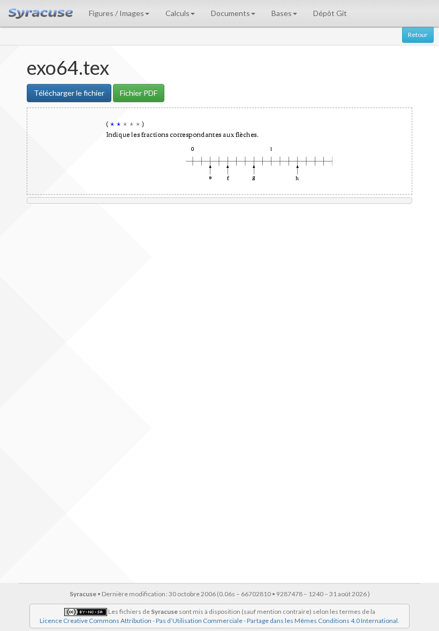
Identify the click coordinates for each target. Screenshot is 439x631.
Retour (418, 34)
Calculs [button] (177, 13)
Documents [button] (230, 13)
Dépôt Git (330, 13)
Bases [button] (281, 13)
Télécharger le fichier (69, 92)
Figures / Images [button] (116, 13)
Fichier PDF (138, 92)
